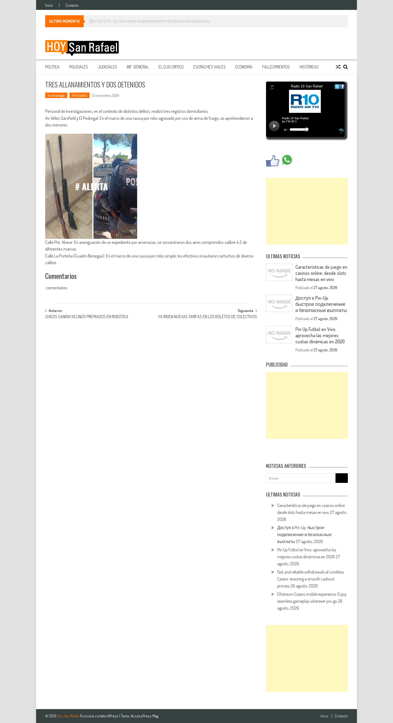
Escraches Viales (209, 67)
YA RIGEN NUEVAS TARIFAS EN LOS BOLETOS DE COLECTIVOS (207, 317)
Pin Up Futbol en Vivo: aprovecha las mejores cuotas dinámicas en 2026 (320, 335)
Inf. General (138, 67)
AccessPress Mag (144, 715)
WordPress (110, 715)
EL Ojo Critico (171, 67)
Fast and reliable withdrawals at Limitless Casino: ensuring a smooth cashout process (310, 579)
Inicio (49, 5)
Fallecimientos (276, 67)
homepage (56, 95)
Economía (244, 67)
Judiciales (107, 67)
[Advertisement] (307, 211)
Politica (52, 67)
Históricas (309, 67)
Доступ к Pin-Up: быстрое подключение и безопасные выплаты (321, 304)
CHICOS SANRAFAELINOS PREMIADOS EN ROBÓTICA (86, 317)
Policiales (78, 67)
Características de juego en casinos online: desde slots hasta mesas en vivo (321, 273)
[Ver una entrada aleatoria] (338, 67)
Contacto (72, 5)
